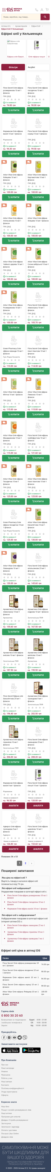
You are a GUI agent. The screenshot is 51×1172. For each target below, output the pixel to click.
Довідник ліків (7, 1137)
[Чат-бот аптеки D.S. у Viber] (24, 1037)
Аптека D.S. (6, 26)
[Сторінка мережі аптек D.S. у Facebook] (4, 1037)
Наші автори (6, 1082)
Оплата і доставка (9, 1130)
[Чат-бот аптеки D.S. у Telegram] (19, 1037)
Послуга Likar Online (10, 1134)
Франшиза (5, 1075)
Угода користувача (9, 1092)
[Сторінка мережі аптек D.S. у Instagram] (9, 1037)
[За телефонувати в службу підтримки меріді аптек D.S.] (36, 11)
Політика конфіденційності (12, 1088)
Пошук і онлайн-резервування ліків (16, 1110)
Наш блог (5, 1106)
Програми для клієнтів (10, 1117)
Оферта (4, 1095)
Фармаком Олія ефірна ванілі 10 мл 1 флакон (27, 909)
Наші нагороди (7, 1068)
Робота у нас (6, 1078)
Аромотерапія (21, 26)
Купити (14, 110)
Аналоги (13, 805)
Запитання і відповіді (10, 1127)
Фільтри (13, 67)
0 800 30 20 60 (12, 1015)
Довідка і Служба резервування (14, 1120)
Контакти (5, 1085)
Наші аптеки (6, 1113)
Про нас (4, 1065)
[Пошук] (45, 17)
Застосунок (6, 1123)
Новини (4, 1071)
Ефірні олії (35, 26)
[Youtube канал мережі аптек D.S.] (14, 1037)
